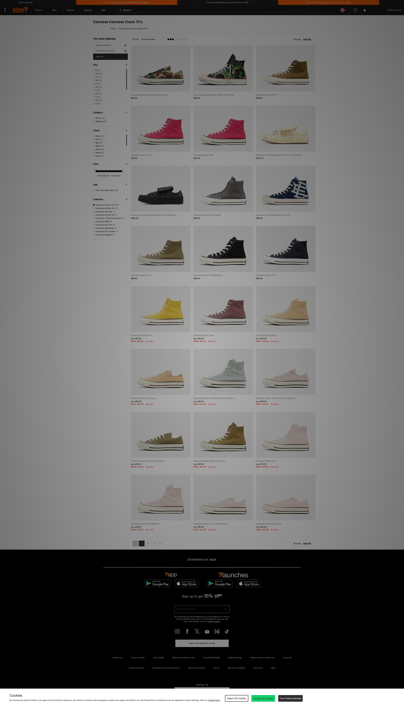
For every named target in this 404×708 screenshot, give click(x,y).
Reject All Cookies (236, 698)
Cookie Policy (214, 700)
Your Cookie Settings (290, 698)
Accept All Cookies (263, 698)
